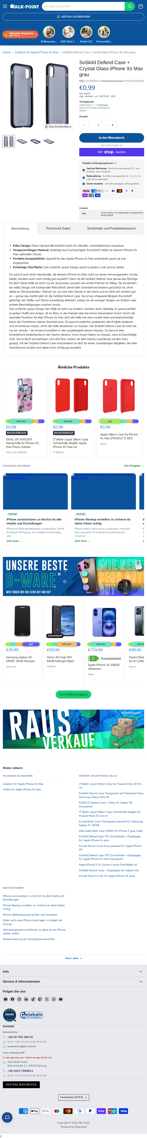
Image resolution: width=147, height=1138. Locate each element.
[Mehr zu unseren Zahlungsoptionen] (115, 163)
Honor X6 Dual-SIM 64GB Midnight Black (60, 659)
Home (7, 52)
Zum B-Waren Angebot (73, 694)
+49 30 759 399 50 (20, 1037)
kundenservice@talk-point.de (21, 1046)
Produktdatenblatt (111, 658)
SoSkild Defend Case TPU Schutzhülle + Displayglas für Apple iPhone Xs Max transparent (110, 857)
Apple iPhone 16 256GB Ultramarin (103, 667)
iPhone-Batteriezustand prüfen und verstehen (30, 915)
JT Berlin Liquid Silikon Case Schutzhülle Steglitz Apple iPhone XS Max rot (70, 443)
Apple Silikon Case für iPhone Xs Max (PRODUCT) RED (119, 436)
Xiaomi (132, 666)
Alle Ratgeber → (134, 465)
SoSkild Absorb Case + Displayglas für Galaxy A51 (109, 870)
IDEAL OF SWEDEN (16, 452)
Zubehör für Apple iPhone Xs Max (36, 52)
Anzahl (83, 116)
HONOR (51, 666)
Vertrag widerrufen (21, 1084)
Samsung (11, 666)
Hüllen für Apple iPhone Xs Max (22, 789)
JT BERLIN (58, 452)
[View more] (73, 576)
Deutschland (71, 1097)
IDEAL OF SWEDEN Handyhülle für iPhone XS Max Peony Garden (22, 443)
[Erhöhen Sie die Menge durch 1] (113, 125)
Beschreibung (20, 228)
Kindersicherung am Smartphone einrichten (29, 939)
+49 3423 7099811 (20, 1071)
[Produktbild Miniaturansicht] (8, 141)
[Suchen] (130, 6)
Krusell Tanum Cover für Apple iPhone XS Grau (107, 876)
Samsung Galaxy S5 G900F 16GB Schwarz (20, 659)
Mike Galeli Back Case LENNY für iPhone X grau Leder (111, 831)
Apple (103, 443)
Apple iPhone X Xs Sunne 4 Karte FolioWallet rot (108, 865)
